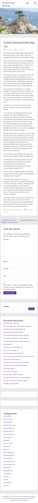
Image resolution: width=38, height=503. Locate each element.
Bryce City (6, 419)
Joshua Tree (7, 431)
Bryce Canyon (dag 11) (29, 220)
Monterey (6, 443)
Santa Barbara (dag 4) (10, 371)
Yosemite (6, 482)
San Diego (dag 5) (9, 368)
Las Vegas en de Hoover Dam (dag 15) (16, 338)
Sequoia (6, 467)
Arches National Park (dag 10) (13, 353)
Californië (6, 422)
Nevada (5, 446)
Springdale (7, 470)
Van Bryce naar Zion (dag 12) (13, 347)
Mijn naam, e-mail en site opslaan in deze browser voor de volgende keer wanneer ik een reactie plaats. (18, 287)
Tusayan (6, 473)
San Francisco (8, 461)
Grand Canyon (8, 425)
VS (21, 210)
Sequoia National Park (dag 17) (13, 332)
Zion (5, 485)
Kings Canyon (8, 434)
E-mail (6, 268)
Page (5, 449)
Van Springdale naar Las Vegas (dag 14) (16, 341)
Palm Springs (8, 452)
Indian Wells (7, 428)
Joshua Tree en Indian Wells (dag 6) (15, 365)
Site (4, 276)
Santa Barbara (8, 464)
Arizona (6, 416)
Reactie (6, 239)
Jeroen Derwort (20, 50)
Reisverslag (13, 210)
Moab (7, 210)
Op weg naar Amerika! (10, 383)
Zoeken (6, 306)
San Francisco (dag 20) (10, 323)
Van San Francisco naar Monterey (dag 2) (17, 377)
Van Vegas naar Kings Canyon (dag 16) (16, 335)
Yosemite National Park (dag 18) (14, 329)
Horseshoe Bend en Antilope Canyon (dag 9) (18, 356)
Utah (18, 210)
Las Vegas (6, 437)
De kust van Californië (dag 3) (13, 374)
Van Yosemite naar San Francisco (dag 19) (17, 326)
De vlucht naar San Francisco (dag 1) (15, 380)
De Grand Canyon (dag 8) (11, 359)
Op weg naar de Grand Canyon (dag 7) (16, 362)
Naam (6, 261)
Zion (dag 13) (7, 344)
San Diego (6, 458)
